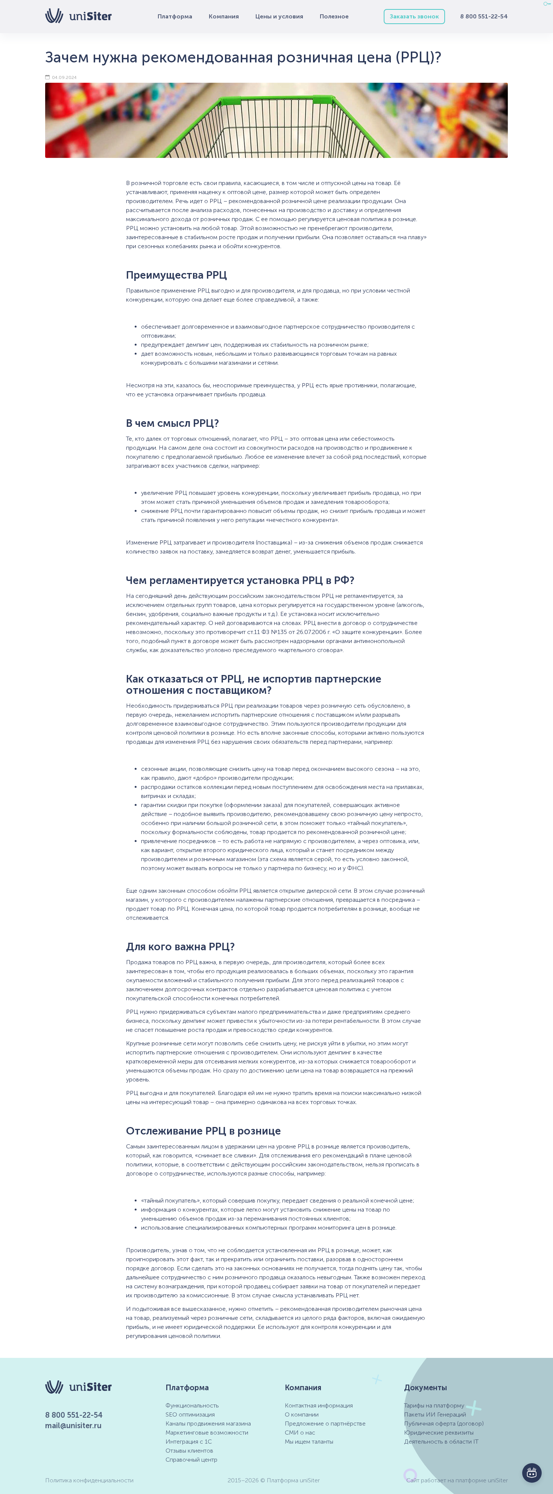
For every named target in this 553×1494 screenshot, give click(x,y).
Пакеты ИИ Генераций (435, 1414)
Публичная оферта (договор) (444, 1423)
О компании (302, 1414)
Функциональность (192, 1405)
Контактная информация (319, 1405)
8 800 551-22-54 (484, 16)
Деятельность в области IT (441, 1441)
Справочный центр (191, 1459)
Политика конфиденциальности (89, 1480)
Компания (224, 16)
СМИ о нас (300, 1432)
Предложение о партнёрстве (325, 1423)
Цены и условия (279, 16)
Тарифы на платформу (434, 1405)
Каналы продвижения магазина (208, 1423)
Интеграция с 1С (189, 1441)
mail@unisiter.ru (73, 1425)
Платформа (175, 16)
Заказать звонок (414, 16)
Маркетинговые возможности (207, 1432)
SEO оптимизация (190, 1414)
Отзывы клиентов (189, 1450)
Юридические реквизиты (439, 1432)
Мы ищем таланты (309, 1441)
